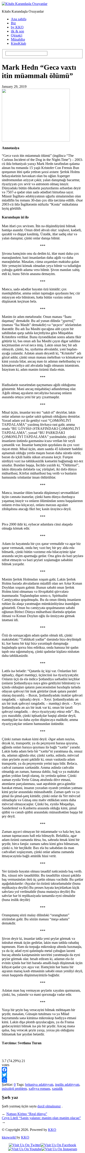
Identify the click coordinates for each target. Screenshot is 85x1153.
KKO (52, 1130)
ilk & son (17, 31)
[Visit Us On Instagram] (59, 1149)
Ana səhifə (18, 19)
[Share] (42, 1080)
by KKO (17, 27)
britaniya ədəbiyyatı (39, 1084)
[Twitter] (42, 1074)
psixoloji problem (14, 1088)
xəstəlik (57, 1088)
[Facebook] (42, 1069)
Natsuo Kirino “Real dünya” (26, 1114)
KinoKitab (18, 43)
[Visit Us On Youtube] (24, 1149)
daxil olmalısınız (49, 1106)
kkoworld (9, 1137)
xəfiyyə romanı (39, 1088)
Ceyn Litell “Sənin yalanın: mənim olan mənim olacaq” (41, 1118)
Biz (13, 23)
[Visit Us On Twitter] (25, 1145)
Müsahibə (18, 39)
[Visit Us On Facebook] (58, 1145)
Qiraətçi (16, 35)
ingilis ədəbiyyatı (67, 1084)
